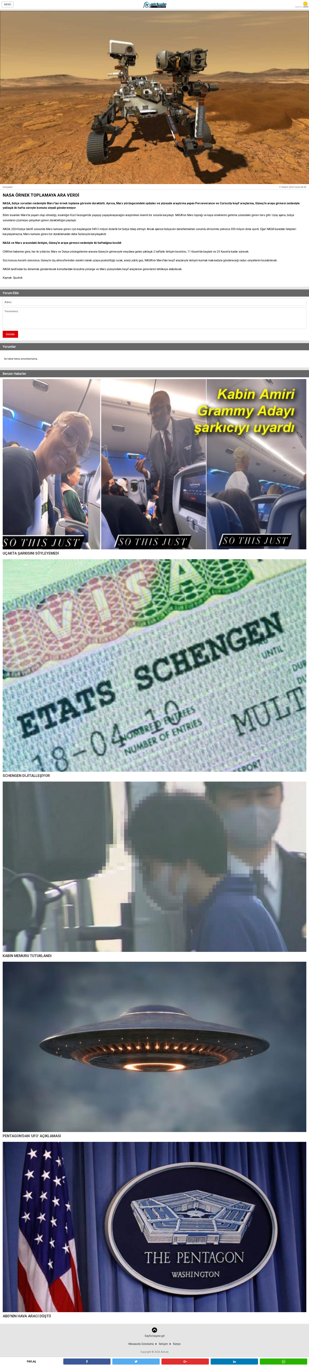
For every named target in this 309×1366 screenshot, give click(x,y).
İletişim (163, 1344)
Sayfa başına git (155, 1336)
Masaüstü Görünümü (141, 1344)
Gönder (10, 334)
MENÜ (7, 4)
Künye (177, 1344)
